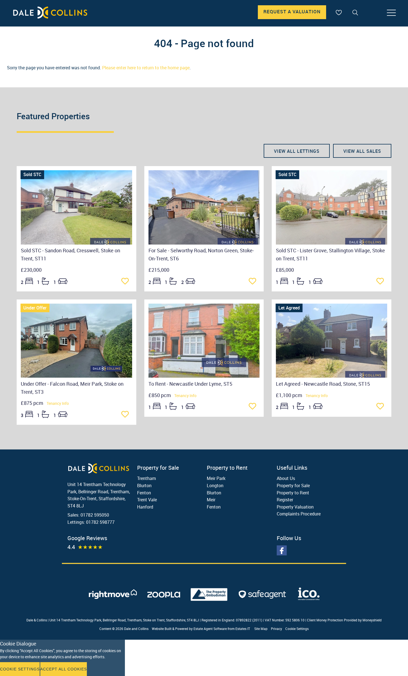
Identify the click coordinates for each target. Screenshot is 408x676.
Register (285, 500)
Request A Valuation (292, 11)
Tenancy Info (58, 403)
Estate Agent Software (210, 628)
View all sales (362, 151)
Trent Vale (147, 500)
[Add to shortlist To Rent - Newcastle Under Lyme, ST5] (254, 406)
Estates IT (242, 628)
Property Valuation (295, 507)
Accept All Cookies (63, 669)
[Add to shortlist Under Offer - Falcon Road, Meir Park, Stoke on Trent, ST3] (126, 414)
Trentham (146, 478)
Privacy (276, 628)
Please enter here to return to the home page (146, 68)
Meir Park (216, 478)
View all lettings (296, 151)
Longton (215, 485)
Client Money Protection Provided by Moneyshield (344, 620)
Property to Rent (293, 493)
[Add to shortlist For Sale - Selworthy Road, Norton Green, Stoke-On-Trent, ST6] (254, 281)
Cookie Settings (297, 628)
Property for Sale (293, 485)
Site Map (261, 628)
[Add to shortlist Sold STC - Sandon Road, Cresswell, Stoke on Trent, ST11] (126, 281)
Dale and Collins (136, 628)
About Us (286, 478)
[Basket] (338, 12)
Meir (211, 500)
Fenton (144, 493)
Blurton (144, 485)
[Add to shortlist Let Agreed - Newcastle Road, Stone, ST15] (381, 406)
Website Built (162, 628)
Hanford (145, 507)
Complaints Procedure (299, 514)
